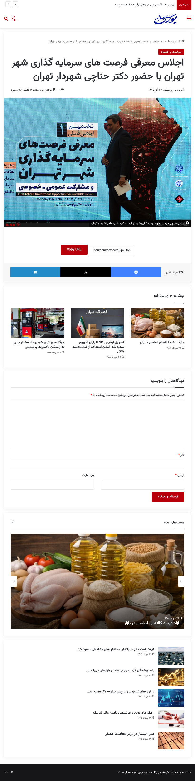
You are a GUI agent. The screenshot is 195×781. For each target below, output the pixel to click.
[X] (85, 272)
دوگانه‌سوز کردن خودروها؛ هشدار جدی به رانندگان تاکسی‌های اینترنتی (39, 345)
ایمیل (179, 475)
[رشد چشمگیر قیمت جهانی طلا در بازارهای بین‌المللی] (171, 677)
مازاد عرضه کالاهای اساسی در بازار (162, 342)
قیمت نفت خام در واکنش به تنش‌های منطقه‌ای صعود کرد (116, 649)
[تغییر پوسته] (14, 20)
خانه (178, 41)
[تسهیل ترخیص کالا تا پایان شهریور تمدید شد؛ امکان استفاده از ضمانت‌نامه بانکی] (97, 323)
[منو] (189, 20)
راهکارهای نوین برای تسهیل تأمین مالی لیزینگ (147, 4)
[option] (97, 581)
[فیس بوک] (136, 272)
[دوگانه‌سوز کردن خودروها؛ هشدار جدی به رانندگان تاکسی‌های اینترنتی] (37, 323)
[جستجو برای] (6, 20)
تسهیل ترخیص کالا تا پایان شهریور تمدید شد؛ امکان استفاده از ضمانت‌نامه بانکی (98, 347)
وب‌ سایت (88, 475)
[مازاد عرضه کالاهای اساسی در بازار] (157, 323)
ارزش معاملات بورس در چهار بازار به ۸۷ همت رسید (120, 691)
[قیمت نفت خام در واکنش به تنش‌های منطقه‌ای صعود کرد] (171, 656)
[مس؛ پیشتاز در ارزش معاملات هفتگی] (171, 740)
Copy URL (74, 249)
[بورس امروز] (165, 19)
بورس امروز (138, 772)
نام (181, 455)
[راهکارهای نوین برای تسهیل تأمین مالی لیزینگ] (171, 719)
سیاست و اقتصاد (162, 41)
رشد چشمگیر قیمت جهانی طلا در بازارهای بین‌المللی (120, 670)
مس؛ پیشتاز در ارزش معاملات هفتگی (129, 734)
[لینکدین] (35, 272)
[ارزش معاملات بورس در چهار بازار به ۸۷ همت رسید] (171, 698)
